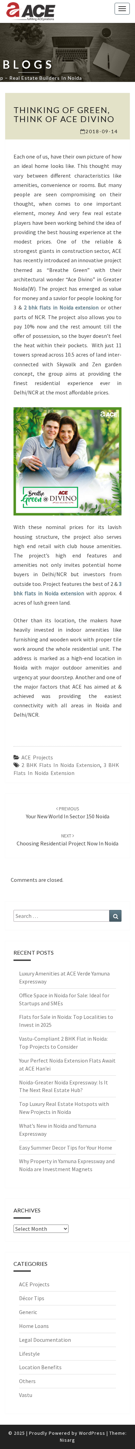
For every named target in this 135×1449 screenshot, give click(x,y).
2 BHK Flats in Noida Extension (60, 764)
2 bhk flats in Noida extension (61, 307)
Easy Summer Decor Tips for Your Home (65, 1147)
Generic (28, 1312)
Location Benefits (40, 1367)
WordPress (92, 1433)
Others (27, 1381)
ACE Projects (37, 757)
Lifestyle (29, 1353)
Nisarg (67, 1440)
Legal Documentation (45, 1339)
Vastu (25, 1394)
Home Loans (34, 1325)
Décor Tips (31, 1298)
